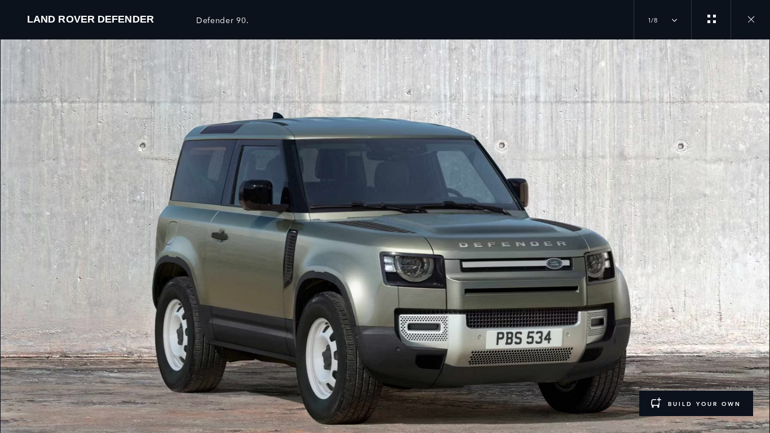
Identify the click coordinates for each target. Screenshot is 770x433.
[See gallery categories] (711, 19)
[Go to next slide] (757, 229)
